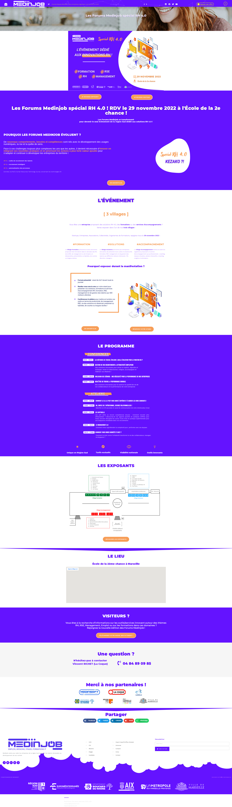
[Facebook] (169, 4)
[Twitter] (173, 4)
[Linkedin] (166, 4)
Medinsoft (16, 777)
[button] (146, 4)
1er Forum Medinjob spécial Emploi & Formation (136, 4)
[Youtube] (176, 4)
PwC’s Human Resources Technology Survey (26, 172)
